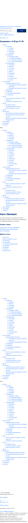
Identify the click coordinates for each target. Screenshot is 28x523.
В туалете (11, 76)
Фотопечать (6, 237)
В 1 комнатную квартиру (15, 58)
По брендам (9, 91)
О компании (6, 123)
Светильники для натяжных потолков (15, 113)
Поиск (1, 30)
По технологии (9, 94)
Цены (4, 96)
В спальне (11, 75)
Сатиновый (11, 51)
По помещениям (10, 63)
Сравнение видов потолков (13, 83)
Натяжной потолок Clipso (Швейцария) (10, 227)
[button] (14, 128)
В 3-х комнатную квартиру (15, 61)
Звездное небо (7, 250)
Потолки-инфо (6, 81)
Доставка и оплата (10, 105)
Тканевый (11, 48)
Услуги (4, 103)
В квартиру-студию (13, 56)
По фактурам (9, 90)
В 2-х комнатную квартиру (15, 60)
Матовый (11, 50)
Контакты (5, 125)
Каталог (5, 45)
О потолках (6, 249)
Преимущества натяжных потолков (18, 88)
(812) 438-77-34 (4, 38)
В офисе (11, 71)
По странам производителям (13, 93)
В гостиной (11, 68)
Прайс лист (8, 100)
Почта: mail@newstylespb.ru (7, 34)
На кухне (11, 80)
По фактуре (9, 46)
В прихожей (12, 73)
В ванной (11, 66)
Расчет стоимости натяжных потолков (15, 98)
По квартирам (9, 55)
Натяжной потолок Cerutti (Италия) (9, 229)
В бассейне (11, 65)
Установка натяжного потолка (13, 106)
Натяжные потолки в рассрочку (14, 101)
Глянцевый (11, 53)
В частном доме (13, 78)
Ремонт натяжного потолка (13, 108)
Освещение (6, 247)
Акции (4, 110)
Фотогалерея (6, 121)
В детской (11, 70)
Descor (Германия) (5, 231)
